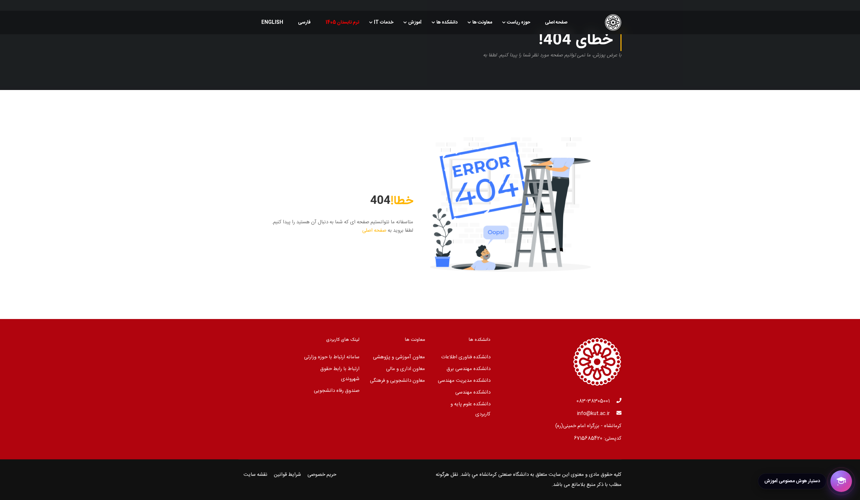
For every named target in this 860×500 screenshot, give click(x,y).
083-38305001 (593, 401)
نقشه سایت (255, 474)
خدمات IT (383, 22)
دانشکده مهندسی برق (468, 369)
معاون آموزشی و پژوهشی (399, 357)
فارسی (304, 22)
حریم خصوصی (321, 474)
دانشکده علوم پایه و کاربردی (470, 409)
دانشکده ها (447, 22)
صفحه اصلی (556, 22)
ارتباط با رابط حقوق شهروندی (339, 374)
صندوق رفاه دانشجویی (336, 391)
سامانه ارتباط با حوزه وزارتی (331, 357)
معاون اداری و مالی (405, 369)
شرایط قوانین (287, 474)
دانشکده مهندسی (472, 392)
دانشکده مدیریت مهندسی (464, 380)
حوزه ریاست (518, 22)
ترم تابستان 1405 (342, 22)
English (272, 22)
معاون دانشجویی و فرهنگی (397, 380)
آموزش (415, 22)
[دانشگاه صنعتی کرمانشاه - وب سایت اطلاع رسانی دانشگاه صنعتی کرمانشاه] (595, 22)
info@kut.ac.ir (593, 413)
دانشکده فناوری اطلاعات (465, 357)
